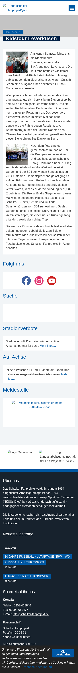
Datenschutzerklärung (37, 667)
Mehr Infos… (48, 345)
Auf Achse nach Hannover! (27, 576)
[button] (72, 8)
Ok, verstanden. (63, 653)
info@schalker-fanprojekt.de (31, 614)
